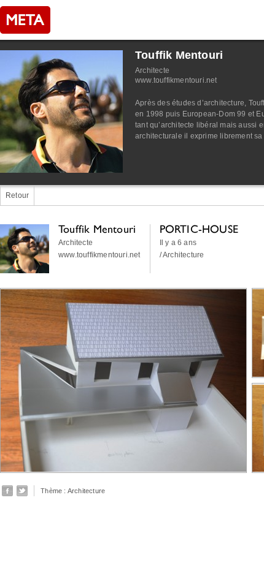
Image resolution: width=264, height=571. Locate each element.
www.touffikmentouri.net (176, 80)
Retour (17, 195)
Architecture (86, 490)
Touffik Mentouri (179, 55)
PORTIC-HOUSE (199, 228)
